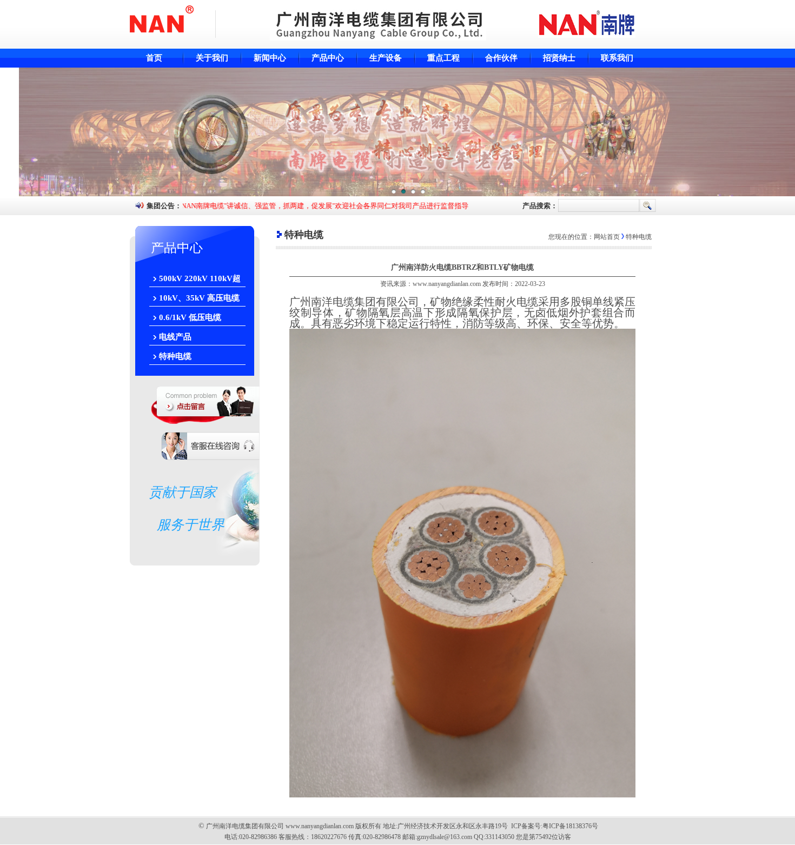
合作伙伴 (501, 58)
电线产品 (175, 336)
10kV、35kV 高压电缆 (199, 298)
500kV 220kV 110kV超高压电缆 (200, 280)
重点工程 (443, 58)
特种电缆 (175, 356)
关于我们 (212, 58)
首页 (154, 58)
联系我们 (617, 58)
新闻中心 (270, 58)
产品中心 (328, 58)
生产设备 (385, 58)
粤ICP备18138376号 (570, 826)
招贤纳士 (559, 58)
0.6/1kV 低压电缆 (190, 317)
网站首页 (607, 237)
